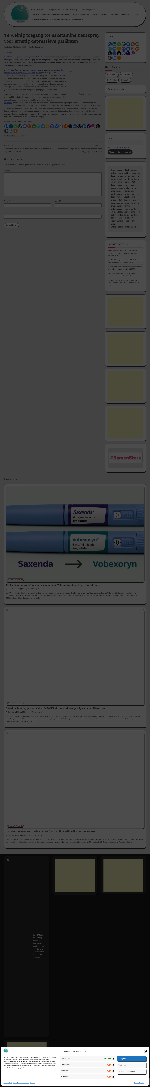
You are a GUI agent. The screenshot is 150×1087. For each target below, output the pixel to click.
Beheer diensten (139, 1083)
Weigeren (122, 1065)
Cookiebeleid (8, 1083)
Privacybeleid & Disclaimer (21, 1083)
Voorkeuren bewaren (126, 1071)
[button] (145, 1051)
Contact (32, 1083)
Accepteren (122, 1059)
